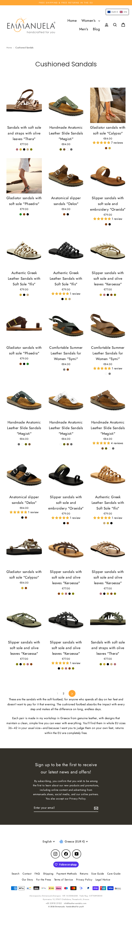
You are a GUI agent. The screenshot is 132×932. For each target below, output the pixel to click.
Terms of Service (63, 879)
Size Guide (97, 873)
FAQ (37, 873)
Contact (27, 873)
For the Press (43, 879)
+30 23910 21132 (54, 903)
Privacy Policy (84, 879)
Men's (83, 29)
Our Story (27, 879)
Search (15, 873)
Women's (89, 20)
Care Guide (114, 873)
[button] (102, 143)
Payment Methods (67, 873)
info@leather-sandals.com (75, 903)
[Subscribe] (95, 808)
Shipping (48, 873)
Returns (84, 873)
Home (72, 20)
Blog (96, 29)
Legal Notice (102, 879)
